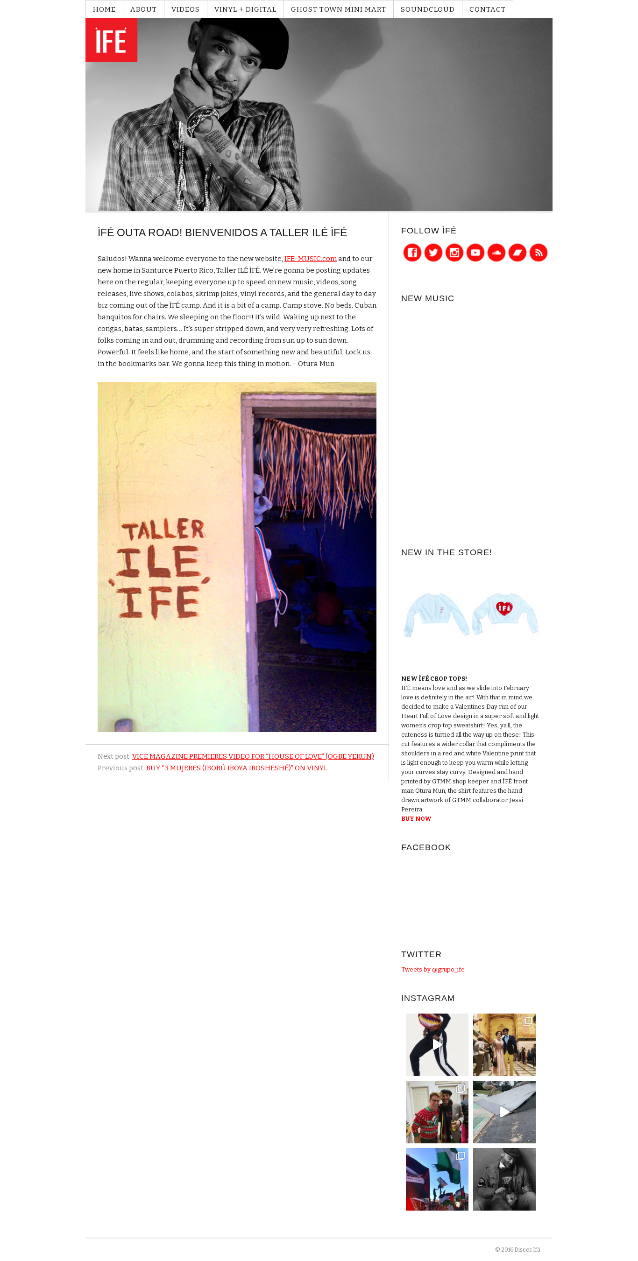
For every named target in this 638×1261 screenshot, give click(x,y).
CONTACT (487, 9)
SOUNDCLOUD (428, 9)
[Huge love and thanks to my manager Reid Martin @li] (437, 1112)
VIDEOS (185, 9)
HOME (104, 9)
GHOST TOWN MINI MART (338, 9)
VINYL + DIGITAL (245, 9)
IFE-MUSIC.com (310, 258)
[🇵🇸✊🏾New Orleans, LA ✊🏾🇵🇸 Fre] (437, 1179)
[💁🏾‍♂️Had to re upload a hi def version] (437, 1045)
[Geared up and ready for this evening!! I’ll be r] (504, 1179)
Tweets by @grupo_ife (433, 969)
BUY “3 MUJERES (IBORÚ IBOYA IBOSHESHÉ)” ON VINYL (236, 768)
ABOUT (143, 9)
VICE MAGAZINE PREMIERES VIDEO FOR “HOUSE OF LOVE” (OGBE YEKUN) (253, 756)
